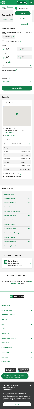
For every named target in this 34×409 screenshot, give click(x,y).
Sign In (23, 13)
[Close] (30, 385)
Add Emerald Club (22, 24)
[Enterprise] (2, 2)
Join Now (22, 18)
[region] (17, 395)
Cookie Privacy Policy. (9, 399)
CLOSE (17, 404)
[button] (31, 2)
